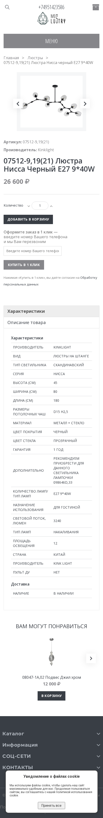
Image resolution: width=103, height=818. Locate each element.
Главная (11, 57)
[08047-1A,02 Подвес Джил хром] (51, 652)
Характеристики (26, 311)
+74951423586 (51, 7)
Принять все (51, 805)
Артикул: (13, 142)
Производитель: (20, 149)
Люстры (35, 57)
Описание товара (26, 322)
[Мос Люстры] (51, 19)
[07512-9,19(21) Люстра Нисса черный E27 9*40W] (23, 143)
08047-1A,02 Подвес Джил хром (51, 677)
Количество (13, 205)
